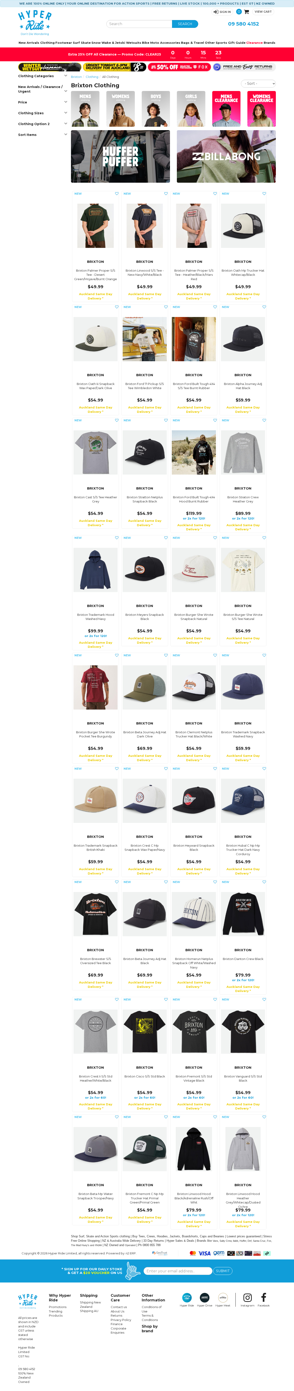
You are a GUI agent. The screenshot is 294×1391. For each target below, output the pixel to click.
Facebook (264, 1305)
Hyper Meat (222, 1305)
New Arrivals (29, 42)
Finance (117, 1324)
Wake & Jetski (113, 42)
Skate (86, 42)
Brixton (76, 77)
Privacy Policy (121, 1320)
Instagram (247, 1305)
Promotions (57, 1307)
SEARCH (185, 24)
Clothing (47, 42)
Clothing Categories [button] (36, 76)
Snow (96, 42)
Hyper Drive (204, 1305)
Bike (145, 42)
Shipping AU (89, 1311)
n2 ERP (131, 1253)
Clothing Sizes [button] (31, 113)
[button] (222, 11)
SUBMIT (222, 1271)
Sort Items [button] (27, 135)
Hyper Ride (187, 1305)
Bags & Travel (192, 42)
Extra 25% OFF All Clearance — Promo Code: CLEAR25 (115, 54)
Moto (154, 42)
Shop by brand (150, 1328)
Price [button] (22, 102)
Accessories (170, 42)
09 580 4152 (243, 24)
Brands (269, 42)
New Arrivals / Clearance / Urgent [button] (40, 89)
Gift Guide (237, 42)
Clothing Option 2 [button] (34, 124)
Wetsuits (133, 42)
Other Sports (216, 42)
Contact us (119, 1307)
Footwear (63, 42)
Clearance (254, 42)
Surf (76, 42)
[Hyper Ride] (58, 22)
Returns (116, 1315)
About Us (117, 1311)
